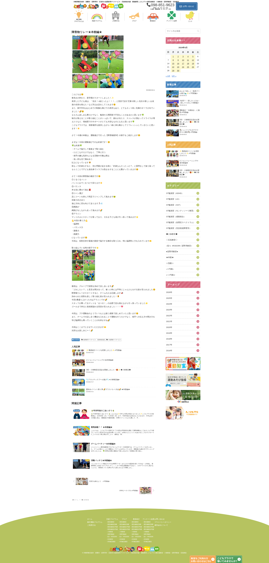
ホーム (89, 519)
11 (188, 60)
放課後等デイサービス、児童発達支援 (94, 339)
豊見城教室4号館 (112, 529)
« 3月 (168, 76)
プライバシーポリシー (162, 522)
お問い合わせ (188, 6)
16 (178, 63)
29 (173, 71)
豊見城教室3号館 (112, 527)
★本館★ (76, 339)
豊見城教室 (110, 522)
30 (178, 71)
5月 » (174, 76)
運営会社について (161, 525)
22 (173, 67)
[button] (198, 31)
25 (188, 67)
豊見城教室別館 (112, 524)
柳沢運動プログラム (94, 522)
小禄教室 (110, 531)
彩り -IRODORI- (112, 536)
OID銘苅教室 (111, 541)
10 (183, 60)
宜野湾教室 (110, 534)
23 (178, 67)
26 (193, 67)
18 (188, 63)
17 (183, 63)
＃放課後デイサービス (114, 339)
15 (173, 63)
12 (193, 60)
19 (193, 63)
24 (183, 67)
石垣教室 (110, 539)
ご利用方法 (91, 525)
